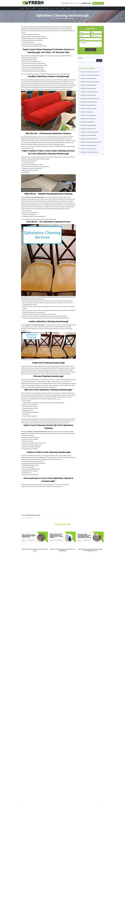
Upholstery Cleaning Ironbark (88, 88)
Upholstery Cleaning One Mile (88, 95)
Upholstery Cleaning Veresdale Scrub (90, 98)
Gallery (57, 8)
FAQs (52, 8)
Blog (47, 8)
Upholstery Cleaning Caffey (88, 122)
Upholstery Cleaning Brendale (88, 135)
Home (22, 8)
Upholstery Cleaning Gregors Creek (90, 71)
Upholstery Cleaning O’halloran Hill (90, 81)
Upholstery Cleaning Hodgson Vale (90, 152)
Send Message (90, 49)
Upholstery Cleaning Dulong (88, 128)
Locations (33, 8)
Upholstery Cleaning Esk (87, 112)
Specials (62, 8)
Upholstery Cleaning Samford (88, 78)
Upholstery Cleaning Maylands (89, 105)
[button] (102, 803)
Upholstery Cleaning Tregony (88, 148)
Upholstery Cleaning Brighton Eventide (91, 142)
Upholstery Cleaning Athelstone (89, 102)
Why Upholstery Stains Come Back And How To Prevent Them (35, 549)
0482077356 (82, 3)
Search (80, 58)
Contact (68, 8)
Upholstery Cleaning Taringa (88, 118)
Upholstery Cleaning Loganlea (88, 115)
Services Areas (41, 8)
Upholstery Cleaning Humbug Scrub (90, 75)
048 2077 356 (44, 74)
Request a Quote (97, 3)
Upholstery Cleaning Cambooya (89, 138)
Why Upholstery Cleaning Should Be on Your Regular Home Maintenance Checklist (90, 549)
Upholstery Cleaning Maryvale (88, 145)
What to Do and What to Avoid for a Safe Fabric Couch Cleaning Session (62, 549)
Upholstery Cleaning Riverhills (88, 125)
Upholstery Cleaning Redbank (88, 85)
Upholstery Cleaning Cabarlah (88, 108)
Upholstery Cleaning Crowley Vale (89, 132)
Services (27, 8)
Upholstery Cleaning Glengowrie (89, 92)
